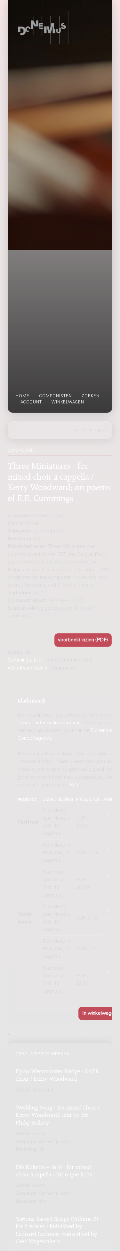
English (78, 430)
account (31, 402)
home (22, 396)
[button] (83, 640)
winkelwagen (68, 402)
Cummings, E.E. (25, 660)
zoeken (91, 396)
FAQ (73, 785)
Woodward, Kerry (27, 668)
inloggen (98, 430)
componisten (55, 396)
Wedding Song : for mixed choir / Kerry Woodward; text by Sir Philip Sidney (58, 1114)
